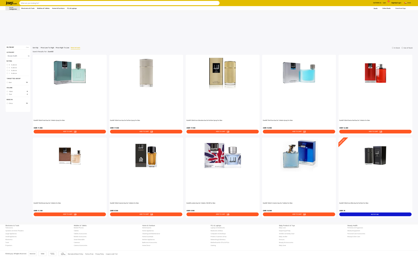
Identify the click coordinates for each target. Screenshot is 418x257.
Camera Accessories (80, 245)
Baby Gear (282, 245)
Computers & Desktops (218, 234)
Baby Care (282, 228)
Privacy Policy (99, 254)
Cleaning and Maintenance (151, 234)
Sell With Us (377, 3)
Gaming (213, 245)
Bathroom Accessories (149, 242)
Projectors (8, 245)
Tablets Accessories (80, 234)
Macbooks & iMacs (217, 231)
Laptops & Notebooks (218, 228)
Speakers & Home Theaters (14, 231)
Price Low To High (47, 48)
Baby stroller (283, 237)
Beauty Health (18, 56)
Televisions (9, 228)
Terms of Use (89, 254)
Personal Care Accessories (356, 234)
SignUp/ (394, 3)
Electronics (9, 239)
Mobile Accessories (80, 237)
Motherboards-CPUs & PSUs (220, 242)
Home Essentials (147, 237)
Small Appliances (11, 237)
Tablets (76, 231)
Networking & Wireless (218, 239)
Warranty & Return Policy (75, 254)
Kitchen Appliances (148, 239)
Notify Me (375, 214)
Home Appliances (148, 231)
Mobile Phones (79, 228)
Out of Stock (408, 48)
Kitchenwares (146, 228)
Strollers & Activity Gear (286, 234)
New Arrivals (75, 48)
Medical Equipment (353, 231)
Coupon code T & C (112, 254)
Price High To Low (62, 48)
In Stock (397, 48)
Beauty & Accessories (286, 242)
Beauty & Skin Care (353, 237)
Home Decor (146, 245)
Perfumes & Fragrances (355, 228)
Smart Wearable (79, 239)
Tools (7, 242)
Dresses (282, 239)
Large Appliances (11, 234)
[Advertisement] (209, 29)
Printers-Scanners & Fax (219, 237)
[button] (18, 61)
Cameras (77, 242)
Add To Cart (68, 131)
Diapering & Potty (284, 231)
